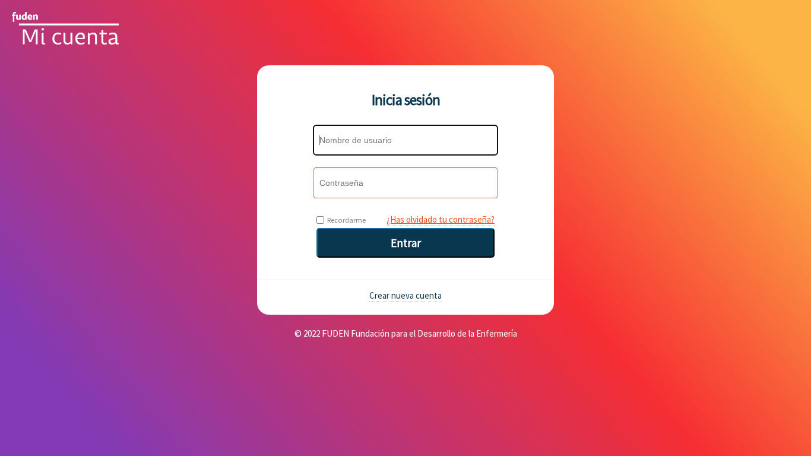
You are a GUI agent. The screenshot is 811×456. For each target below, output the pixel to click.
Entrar (406, 243)
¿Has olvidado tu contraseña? (441, 219)
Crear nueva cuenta (405, 295)
